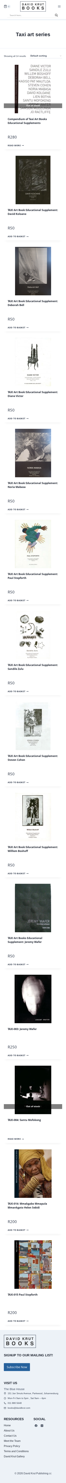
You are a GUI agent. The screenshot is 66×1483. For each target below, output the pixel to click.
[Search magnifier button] (56, 15)
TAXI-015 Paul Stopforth (23, 1294)
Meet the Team (12, 1441)
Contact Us (10, 1435)
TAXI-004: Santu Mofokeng (24, 1120)
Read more (14, 145)
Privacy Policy (12, 1446)
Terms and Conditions (16, 1451)
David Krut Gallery (14, 1456)
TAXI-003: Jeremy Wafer (22, 1029)
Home (7, 1425)
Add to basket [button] (16, 236)
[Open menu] (59, 6)
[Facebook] (36, 1425)
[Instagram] (42, 1425)
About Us (9, 1430)
